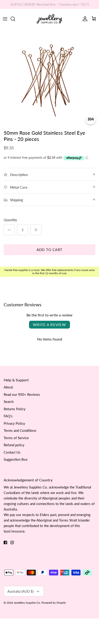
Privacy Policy (14, 423)
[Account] (84, 19)
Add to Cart (49, 250)
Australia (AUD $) (20, 591)
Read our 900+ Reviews (22, 394)
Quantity (10, 220)
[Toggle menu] (5, 19)
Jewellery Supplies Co (27, 602)
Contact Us (12, 452)
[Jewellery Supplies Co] (49, 18)
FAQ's (8, 416)
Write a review (49, 324)
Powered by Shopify (53, 602)
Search (9, 401)
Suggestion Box (15, 459)
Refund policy (14, 445)
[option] (49, 78)
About (8, 387)
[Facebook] (5, 542)
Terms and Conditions (20, 430)
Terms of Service (16, 438)
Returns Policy (15, 409)
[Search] (15, 19)
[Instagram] (12, 542)
